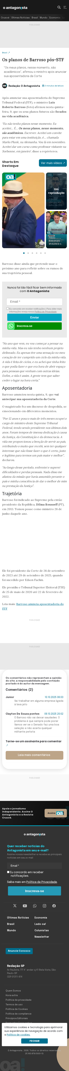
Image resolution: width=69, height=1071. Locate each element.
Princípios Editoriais (17, 1018)
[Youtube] (25, 906)
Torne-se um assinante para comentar (34, 741)
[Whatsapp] (34, 906)
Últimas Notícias (20, 18)
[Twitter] (15, 906)
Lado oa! (40, 924)
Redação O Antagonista (24, 86)
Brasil (35, 18)
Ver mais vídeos (51, 163)
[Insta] (44, 906)
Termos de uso (14, 1005)
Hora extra (12, 995)
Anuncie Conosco (19, 951)
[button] (24, 253)
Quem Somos (13, 991)
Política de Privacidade (45, 311)
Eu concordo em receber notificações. (26, 874)
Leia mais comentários (34, 755)
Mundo (43, 18)
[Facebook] (54, 906)
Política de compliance (18, 1014)
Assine (51, 813)
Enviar (34, 317)
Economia (54, 18)
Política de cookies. (18, 1034)
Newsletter (41, 937)
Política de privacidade (18, 1000)
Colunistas (41, 930)
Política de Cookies (17, 1009)
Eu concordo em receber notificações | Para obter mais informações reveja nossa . (35, 310)
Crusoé (5, 18)
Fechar (34, 1041)
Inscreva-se (24, 325)
